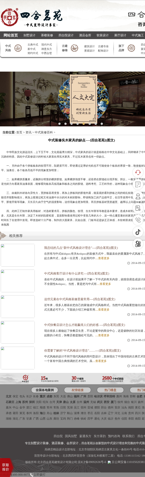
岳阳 (97, 413)
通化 (97, 418)
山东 (49, 418)
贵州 (131, 413)
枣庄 (90, 413)
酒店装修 (58, 443)
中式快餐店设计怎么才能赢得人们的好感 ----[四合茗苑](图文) (84, 324)
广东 (22, 418)
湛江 (29, 407)
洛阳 (36, 413)
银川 (134, 402)
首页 (19, 132)
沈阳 (39, 402)
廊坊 (56, 418)
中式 (77, 152)
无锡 (93, 402)
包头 (22, 396)
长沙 (29, 396)
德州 (110, 407)
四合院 (58, 436)
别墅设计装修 (40, 443)
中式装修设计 (30, 156)
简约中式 (33, 53)
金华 (22, 407)
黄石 (138, 407)
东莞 (56, 396)
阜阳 (131, 418)
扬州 (140, 402)
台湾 (52, 402)
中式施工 (138, 35)
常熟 (56, 407)
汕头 (124, 407)
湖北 (15, 418)
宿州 (83, 407)
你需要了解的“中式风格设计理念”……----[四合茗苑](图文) (82, 350)
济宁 (63, 413)
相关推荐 (16, 236)
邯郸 (133, 396)
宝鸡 (63, 418)
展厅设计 (120, 35)
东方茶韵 (100, 436)
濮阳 (97, 407)
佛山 (70, 396)
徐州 (120, 402)
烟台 (127, 402)
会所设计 (72, 443)
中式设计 (113, 443)
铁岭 (83, 418)
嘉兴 (9, 407)
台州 (79, 402)
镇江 (36, 407)
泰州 (29, 413)
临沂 (110, 418)
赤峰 (76, 418)
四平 (90, 418)
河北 (117, 413)
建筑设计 (89, 46)
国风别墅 (71, 436)
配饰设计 (103, 50)
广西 (36, 418)
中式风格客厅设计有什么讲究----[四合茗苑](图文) (76, 273)
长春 (36, 396)
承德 (9, 413)
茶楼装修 (47, 35)
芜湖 (70, 407)
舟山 (49, 413)
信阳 (124, 418)
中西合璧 (46, 53)
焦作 (117, 418)
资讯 (28, 132)
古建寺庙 (103, 46)
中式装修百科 (44, 132)
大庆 (104, 418)
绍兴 (45, 402)
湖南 (9, 418)
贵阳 (90, 396)
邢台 (104, 407)
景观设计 (89, 50)
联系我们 (128, 436)
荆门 (70, 418)
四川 (138, 413)
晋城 (90, 407)
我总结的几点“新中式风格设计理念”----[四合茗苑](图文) (81, 247)
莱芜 (22, 413)
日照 (63, 407)
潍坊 (83, 413)
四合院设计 (66, 35)
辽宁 (110, 413)
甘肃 (29, 418)
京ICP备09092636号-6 (92, 462)
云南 (124, 413)
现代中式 (46, 44)
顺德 (43, 407)
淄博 (76, 413)
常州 (49, 407)
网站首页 (11, 35)
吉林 (104, 413)
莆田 (15, 413)
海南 (126, 396)
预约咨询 (114, 436)
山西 (43, 418)
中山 (15, 407)
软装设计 (103, 35)
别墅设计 (29, 35)
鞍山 (70, 413)
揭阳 (131, 407)
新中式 (31, 49)
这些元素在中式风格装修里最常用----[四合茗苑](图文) (79, 299)
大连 (63, 396)
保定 (15, 396)
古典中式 (33, 44)
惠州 (119, 396)
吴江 (76, 407)
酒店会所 (85, 35)
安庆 (117, 407)
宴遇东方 (85, 436)
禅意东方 (46, 49)
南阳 (138, 418)
